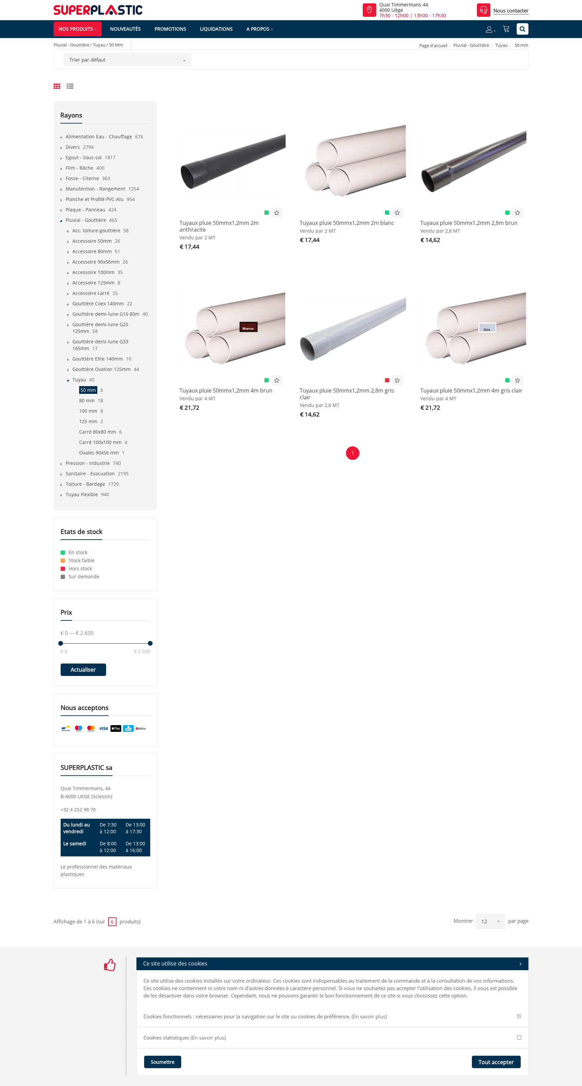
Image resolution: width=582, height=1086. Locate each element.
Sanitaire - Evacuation (90, 473)
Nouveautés (125, 29)
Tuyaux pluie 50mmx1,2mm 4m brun (226, 390)
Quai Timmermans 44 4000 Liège (403, 7)
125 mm (88, 421)
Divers (73, 147)
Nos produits (76, 29)
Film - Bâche (79, 168)
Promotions (170, 29)
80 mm (87, 400)
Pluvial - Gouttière (471, 45)
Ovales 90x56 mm (99, 452)
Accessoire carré (90, 293)
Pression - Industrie (88, 463)
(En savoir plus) (369, 1016)
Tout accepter (496, 1062)
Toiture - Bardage (85, 484)
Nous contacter (510, 10)
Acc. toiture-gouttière (96, 230)
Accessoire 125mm (93, 282)
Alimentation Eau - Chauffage (99, 136)
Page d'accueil (433, 45)
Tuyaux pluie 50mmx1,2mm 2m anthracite (219, 226)
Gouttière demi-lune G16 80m (105, 314)
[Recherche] (522, 29)
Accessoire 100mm (93, 272)
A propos (258, 29)
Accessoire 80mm (92, 251)
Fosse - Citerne (82, 178)
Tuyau (501, 45)
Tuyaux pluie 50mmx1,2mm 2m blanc (347, 223)
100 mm (88, 411)
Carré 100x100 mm (100, 442)
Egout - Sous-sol (84, 157)
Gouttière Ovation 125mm (101, 369)
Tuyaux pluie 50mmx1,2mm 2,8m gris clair (347, 394)
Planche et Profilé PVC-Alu (95, 199)
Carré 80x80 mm (97, 432)
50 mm (88, 390)
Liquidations (216, 29)
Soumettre (162, 1062)
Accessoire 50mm (92, 241)
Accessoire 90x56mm (96, 262)
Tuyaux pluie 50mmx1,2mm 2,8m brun (469, 223)
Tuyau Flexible (82, 494)
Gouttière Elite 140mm (97, 358)
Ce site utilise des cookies (175, 963)
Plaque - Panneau (85, 209)
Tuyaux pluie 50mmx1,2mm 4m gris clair (471, 390)
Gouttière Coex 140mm (98, 303)
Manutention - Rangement (95, 188)
